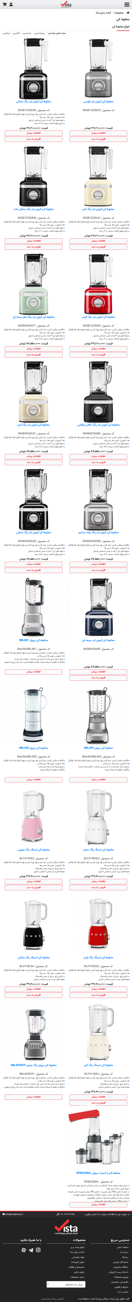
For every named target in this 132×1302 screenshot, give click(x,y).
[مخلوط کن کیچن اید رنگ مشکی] (34, 69)
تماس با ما (123, 1292)
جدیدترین (27, 33)
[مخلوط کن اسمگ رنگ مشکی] (34, 925)
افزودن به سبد (98, 139)
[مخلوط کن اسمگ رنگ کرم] (98, 1032)
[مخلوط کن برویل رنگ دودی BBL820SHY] (34, 1032)
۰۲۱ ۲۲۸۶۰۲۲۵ (67, 1214)
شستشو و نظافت (76, 1267)
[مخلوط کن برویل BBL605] (98, 715)
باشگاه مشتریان (121, 1267)
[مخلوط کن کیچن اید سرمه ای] (98, 607)
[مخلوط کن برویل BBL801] (34, 607)
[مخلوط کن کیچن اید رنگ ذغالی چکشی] (98, 392)
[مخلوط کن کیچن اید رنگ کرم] (98, 176)
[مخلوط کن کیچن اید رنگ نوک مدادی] (98, 500)
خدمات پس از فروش (118, 1272)
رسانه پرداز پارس (48, 1299)
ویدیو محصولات (121, 1277)
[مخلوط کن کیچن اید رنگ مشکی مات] (34, 176)
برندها (125, 1257)
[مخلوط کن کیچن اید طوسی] (98, 69)
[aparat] (23, 1249)
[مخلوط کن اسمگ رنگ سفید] (98, 817)
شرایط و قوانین (121, 1287)
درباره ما (124, 1252)
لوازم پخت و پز (77, 1247)
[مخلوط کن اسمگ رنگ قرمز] (98, 925)
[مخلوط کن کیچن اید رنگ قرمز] (98, 284)
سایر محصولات (77, 1277)
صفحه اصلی (122, 1247)
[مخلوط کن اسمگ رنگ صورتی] (34, 817)
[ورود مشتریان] (11, 4)
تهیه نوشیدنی (78, 1257)
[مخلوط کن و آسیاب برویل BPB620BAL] (98, 1140)
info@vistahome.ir (14, 1214)
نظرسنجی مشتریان (119, 1282)
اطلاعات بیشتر (98, 133)
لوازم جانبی (79, 1272)
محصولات (119, 13)
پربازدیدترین (39, 33)
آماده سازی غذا (103, 13)
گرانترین (16, 33)
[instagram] (38, 1249)
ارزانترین (6, 33)
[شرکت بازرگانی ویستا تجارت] (66, 4)
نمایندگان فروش (120, 1262)
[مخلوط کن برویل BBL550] (34, 715)
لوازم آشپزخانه (77, 1262)
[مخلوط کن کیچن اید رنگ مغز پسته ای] (34, 284)
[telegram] (31, 1249)
